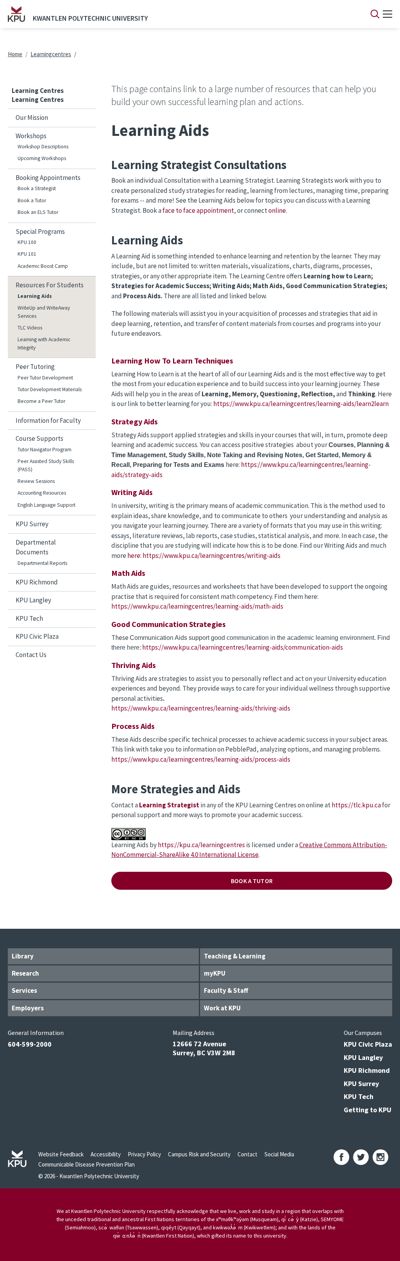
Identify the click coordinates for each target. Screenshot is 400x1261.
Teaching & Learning (235, 956)
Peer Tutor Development (45, 377)
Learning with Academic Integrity (44, 343)
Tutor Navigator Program (44, 449)
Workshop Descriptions (43, 146)
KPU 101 (27, 254)
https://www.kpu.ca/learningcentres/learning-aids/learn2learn (301, 403)
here (133, 555)
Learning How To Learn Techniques (172, 360)
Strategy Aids (134, 421)
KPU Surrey (32, 524)
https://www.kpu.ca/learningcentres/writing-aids (211, 555)
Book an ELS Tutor (38, 212)
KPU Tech (29, 618)
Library (23, 956)
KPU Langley (33, 600)
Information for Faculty (48, 420)
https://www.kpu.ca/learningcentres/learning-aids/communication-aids (242, 647)
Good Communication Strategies (168, 624)
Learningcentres (50, 54)
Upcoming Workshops (42, 158)
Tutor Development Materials (50, 389)
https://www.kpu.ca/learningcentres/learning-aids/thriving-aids (200, 708)
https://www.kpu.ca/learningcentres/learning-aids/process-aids (200, 759)
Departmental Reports (42, 563)
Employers (28, 1008)
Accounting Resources (42, 493)
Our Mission (32, 117)
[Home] (16, 14)
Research (25, 973)
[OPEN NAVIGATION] (387, 14)
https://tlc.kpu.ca (356, 805)
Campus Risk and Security (199, 1154)
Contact (247, 1154)
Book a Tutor (32, 200)
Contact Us (31, 654)
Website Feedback (61, 1154)
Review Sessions (36, 481)
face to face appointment (198, 210)
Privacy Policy (144, 1154)
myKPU (214, 973)
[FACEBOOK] (341, 1157)
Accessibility (106, 1154)
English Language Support (46, 505)
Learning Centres (38, 90)
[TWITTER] (361, 1157)
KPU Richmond (37, 582)
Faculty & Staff (226, 990)
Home (15, 54)
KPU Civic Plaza (37, 636)
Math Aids (128, 573)
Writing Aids (132, 492)
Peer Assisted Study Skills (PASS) (46, 465)
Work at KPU (222, 1008)
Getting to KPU (367, 1109)
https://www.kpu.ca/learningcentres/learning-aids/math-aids (197, 606)
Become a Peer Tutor (41, 401)
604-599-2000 (30, 1044)
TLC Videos (30, 327)
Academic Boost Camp (43, 266)
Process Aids (133, 726)
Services (24, 990)
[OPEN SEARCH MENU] (375, 14)
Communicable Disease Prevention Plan (86, 1164)
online (277, 210)
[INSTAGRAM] (380, 1157)
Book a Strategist (37, 188)
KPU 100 (27, 242)
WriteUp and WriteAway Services (44, 312)
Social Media (279, 1154)
